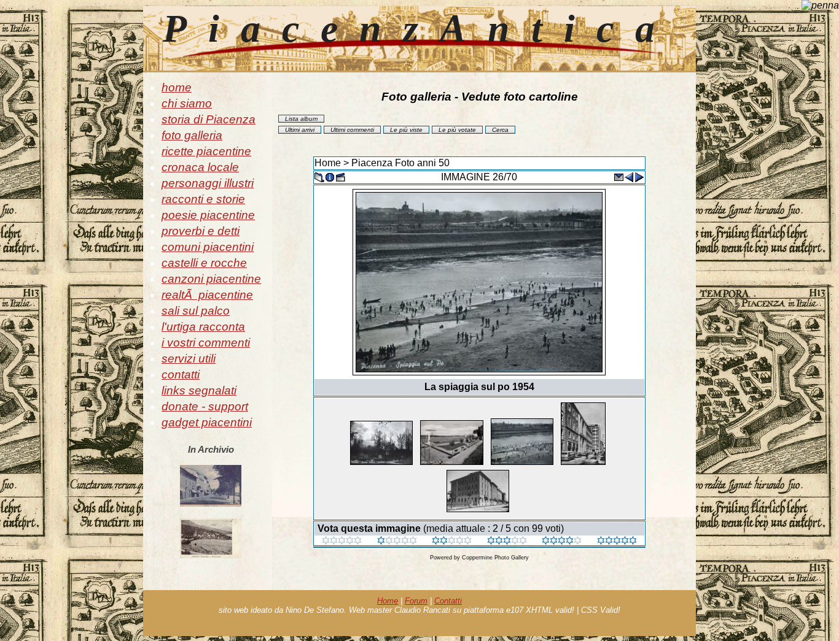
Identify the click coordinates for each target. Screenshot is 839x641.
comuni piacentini (208, 246)
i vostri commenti (206, 342)
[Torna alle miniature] (319, 176)
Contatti (448, 600)
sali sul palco (196, 310)
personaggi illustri (208, 183)
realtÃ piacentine (207, 294)
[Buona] (507, 541)
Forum (416, 600)
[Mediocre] (397, 541)
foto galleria (192, 135)
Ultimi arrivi (299, 129)
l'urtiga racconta (203, 326)
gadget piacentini (207, 422)
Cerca (500, 129)
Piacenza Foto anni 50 (400, 163)
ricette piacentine (206, 151)
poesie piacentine (208, 215)
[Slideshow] (340, 176)
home (177, 87)
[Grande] (617, 541)
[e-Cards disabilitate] (618, 176)
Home (327, 163)
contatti (181, 374)
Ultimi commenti (352, 129)
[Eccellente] (562, 541)
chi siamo (187, 103)
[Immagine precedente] (629, 176)
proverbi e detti (201, 231)
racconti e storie (203, 199)
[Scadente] (342, 541)
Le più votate (457, 129)
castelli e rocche (204, 262)
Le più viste (406, 129)
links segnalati (199, 390)
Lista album (301, 118)
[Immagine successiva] (639, 176)
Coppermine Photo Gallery (495, 558)
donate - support (205, 406)
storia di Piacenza (209, 119)
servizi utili (189, 358)
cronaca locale (200, 167)
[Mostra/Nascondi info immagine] (330, 176)
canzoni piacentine (211, 278)
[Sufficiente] (452, 541)
